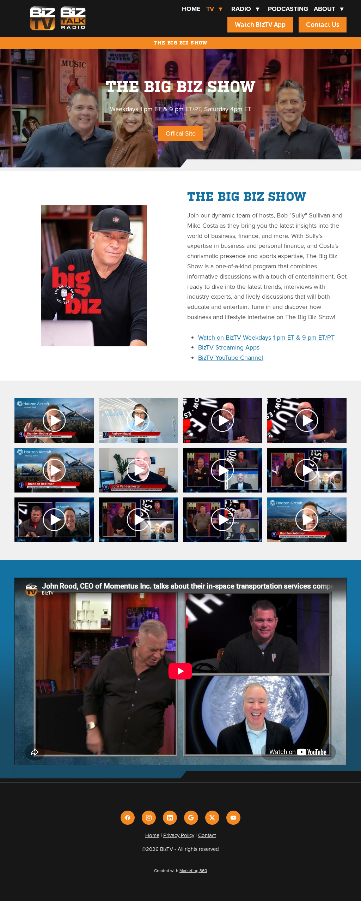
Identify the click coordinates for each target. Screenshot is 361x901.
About (328, 8)
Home (191, 8)
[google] (191, 818)
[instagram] (149, 818)
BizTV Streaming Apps (228, 347)
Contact (207, 835)
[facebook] (128, 818)
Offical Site (181, 133)
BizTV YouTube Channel (230, 357)
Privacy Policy (178, 835)
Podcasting (288, 8)
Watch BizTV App (260, 24)
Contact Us (322, 24)
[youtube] (233, 818)
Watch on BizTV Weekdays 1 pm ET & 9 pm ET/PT (266, 337)
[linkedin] (170, 818)
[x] (212, 818)
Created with (180, 870)
